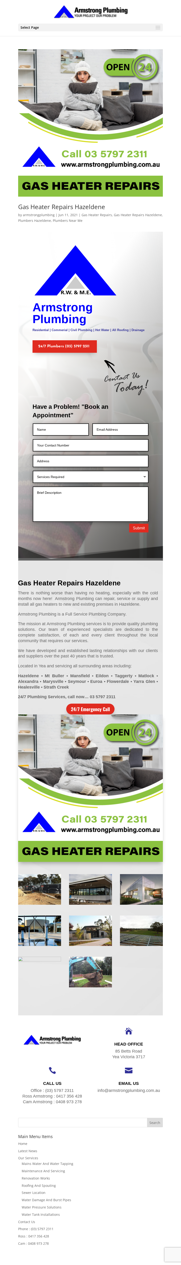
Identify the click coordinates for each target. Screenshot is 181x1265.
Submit (139, 528)
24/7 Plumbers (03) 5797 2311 (64, 346)
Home (22, 1143)
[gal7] (141, 946)
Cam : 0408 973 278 (33, 1243)
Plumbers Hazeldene (34, 220)
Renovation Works (36, 1178)
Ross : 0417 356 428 (33, 1236)
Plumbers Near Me (67, 220)
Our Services (28, 1158)
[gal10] (141, 904)
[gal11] (90, 904)
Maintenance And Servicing (43, 1171)
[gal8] (90, 946)
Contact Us (26, 1222)
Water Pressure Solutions (42, 1207)
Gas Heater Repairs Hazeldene (61, 207)
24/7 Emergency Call (90, 709)
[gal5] (90, 987)
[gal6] (39, 987)
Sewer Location (33, 1192)
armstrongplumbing (39, 215)
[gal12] (39, 904)
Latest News (27, 1151)
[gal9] (39, 946)
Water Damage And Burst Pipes (46, 1200)
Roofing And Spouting (39, 1185)
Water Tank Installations (41, 1214)
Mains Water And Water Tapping (47, 1163)
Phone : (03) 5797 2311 (35, 1229)
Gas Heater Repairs (97, 215)
